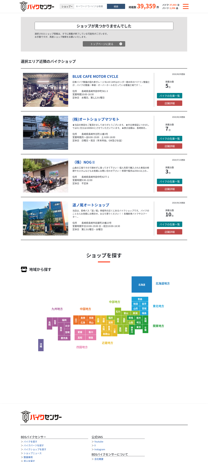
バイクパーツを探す (34, 445)
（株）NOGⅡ (83, 162)
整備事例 (28, 457)
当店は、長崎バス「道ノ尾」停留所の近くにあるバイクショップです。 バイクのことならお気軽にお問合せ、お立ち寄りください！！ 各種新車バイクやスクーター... (110, 213)
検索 (116, 6)
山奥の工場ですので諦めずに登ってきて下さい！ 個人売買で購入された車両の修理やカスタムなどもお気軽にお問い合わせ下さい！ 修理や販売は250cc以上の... (110, 169)
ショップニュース (33, 453)
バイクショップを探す (35, 449)
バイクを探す (30, 441)
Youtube (98, 441)
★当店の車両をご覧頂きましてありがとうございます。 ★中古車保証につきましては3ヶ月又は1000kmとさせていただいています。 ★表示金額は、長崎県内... (110, 126)
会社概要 (98, 459)
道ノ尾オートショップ (90, 204)
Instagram (99, 449)
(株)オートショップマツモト (95, 119)
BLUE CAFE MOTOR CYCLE (95, 76)
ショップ (66, 6)
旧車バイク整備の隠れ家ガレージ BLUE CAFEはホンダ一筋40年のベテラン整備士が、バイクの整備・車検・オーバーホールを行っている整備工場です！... (111, 83)
